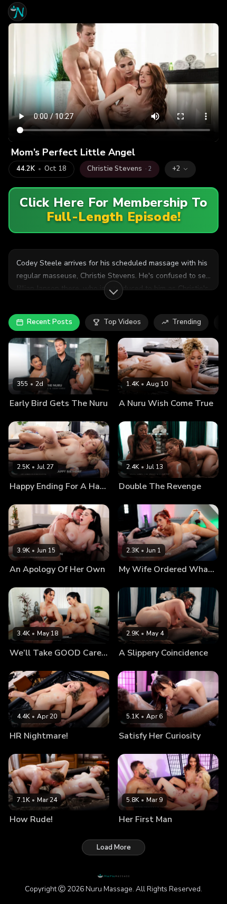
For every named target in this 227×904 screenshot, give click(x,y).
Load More (114, 847)
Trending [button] (186, 322)
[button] (180, 169)
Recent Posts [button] (49, 322)
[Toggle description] (113, 290)
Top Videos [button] (122, 322)
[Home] (17, 12)
